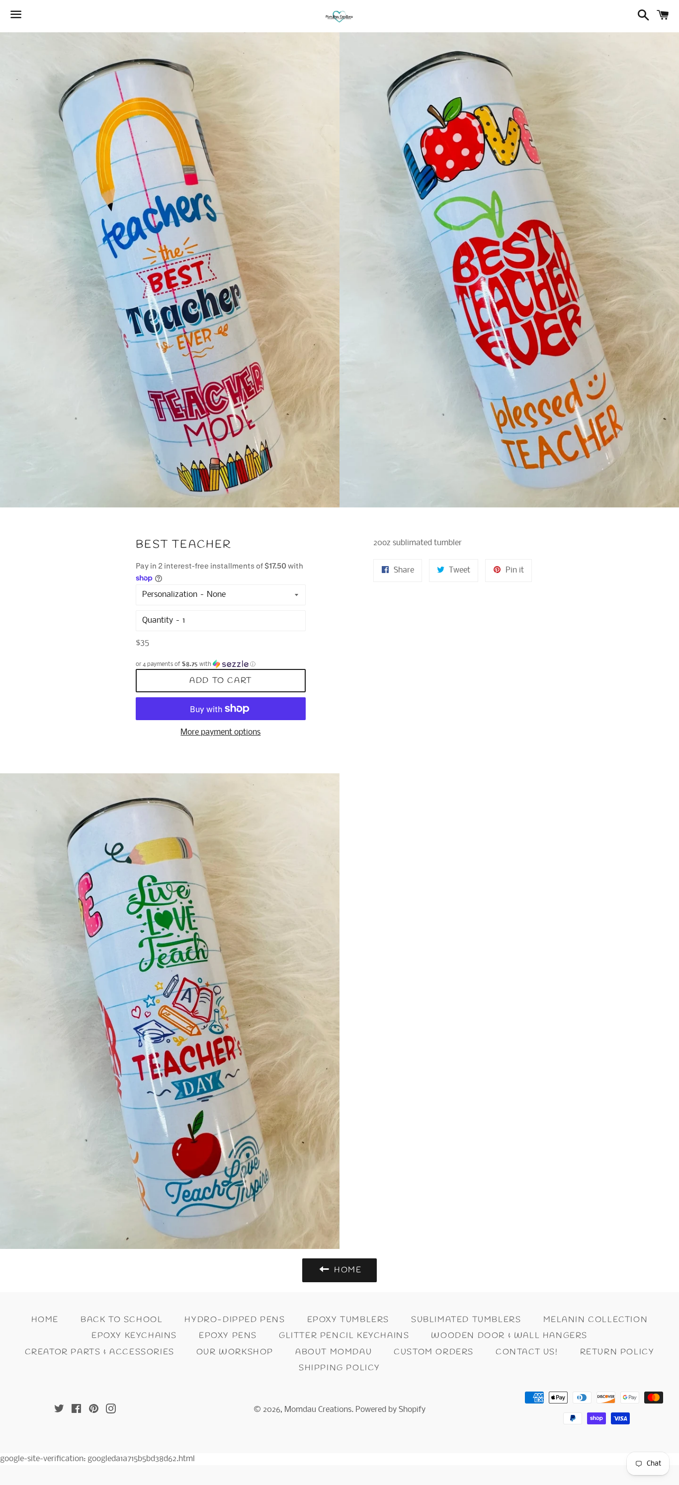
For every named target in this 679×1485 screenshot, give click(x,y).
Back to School (122, 1320)
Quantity (157, 620)
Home (45, 1320)
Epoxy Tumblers (348, 1320)
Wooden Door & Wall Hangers (509, 1335)
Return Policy (617, 1352)
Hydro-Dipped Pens (234, 1320)
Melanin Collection (595, 1320)
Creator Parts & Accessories (99, 1352)
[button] (221, 664)
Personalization (169, 594)
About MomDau (333, 1352)
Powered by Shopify (390, 1409)
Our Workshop (234, 1352)
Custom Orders (434, 1352)
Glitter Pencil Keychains (344, 1335)
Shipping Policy (339, 1368)
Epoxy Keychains (134, 1335)
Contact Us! (527, 1352)
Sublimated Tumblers (466, 1320)
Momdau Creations (317, 1409)
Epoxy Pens (228, 1335)
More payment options (220, 732)
